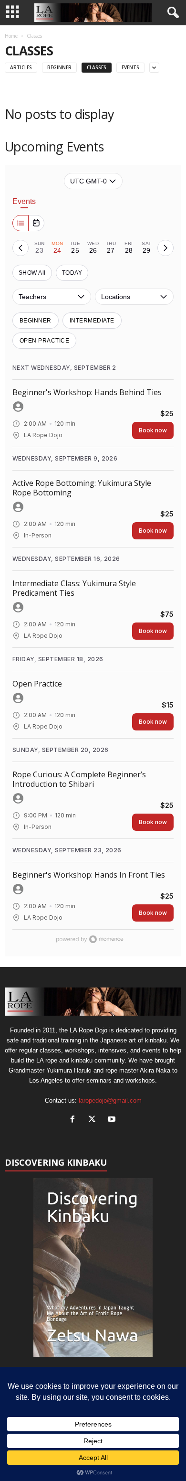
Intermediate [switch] (92, 320)
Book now (153, 430)
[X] (94, 1120)
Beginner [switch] (36, 320)
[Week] (20, 223)
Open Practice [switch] (44, 340)
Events (130, 67)
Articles (21, 67)
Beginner (59, 67)
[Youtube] (113, 1120)
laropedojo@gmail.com (110, 1100)
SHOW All (32, 272)
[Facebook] (74, 1120)
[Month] (36, 223)
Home (11, 35)
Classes (96, 67)
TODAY (72, 272)
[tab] (39, 248)
